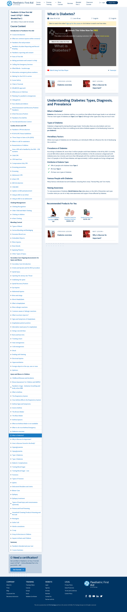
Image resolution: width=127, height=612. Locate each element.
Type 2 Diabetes (17, 459)
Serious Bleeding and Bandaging (22, 230)
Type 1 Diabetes (17, 455)
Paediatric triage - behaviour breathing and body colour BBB (26, 387)
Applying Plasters (17, 250)
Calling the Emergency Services (22, 64)
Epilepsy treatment (18, 498)
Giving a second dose (19, 331)
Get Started (17, 570)
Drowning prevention (19, 167)
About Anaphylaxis (18, 299)
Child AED (15, 187)
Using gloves (16, 100)
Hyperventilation (17, 362)
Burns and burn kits (18, 335)
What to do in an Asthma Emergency (24, 427)
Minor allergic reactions (19, 307)
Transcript (113, 70)
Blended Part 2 (78, 3)
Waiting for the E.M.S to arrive (22, 76)
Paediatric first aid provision (21, 42)
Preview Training (48, 3)
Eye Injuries (16, 287)
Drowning (15, 171)
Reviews (47, 593)
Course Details (38, 3)
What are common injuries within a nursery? (26, 38)
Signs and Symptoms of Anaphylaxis (23, 319)
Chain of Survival (17, 84)
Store (27, 593)
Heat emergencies (18, 343)
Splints (14, 483)
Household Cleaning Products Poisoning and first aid (26, 514)
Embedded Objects (18, 238)
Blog (7, 590)
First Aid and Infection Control (22, 122)
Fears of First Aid (17, 56)
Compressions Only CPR (20, 163)
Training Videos (30, 585)
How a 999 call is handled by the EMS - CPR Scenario (26, 150)
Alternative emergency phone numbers (25, 72)
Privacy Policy (69, 585)
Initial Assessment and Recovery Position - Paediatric (25, 109)
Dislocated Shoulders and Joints (22, 486)
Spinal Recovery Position (20, 283)
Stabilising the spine (18, 280)
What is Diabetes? (18, 435)
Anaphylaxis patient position (21, 323)
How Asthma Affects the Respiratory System (26, 400)
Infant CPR (15, 179)
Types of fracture (18, 479)
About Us (8, 585)
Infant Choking (17, 218)
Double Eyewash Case (87, 217)
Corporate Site (10, 593)
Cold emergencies (18, 346)
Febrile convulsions (18, 526)
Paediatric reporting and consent (22, 52)
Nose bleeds (16, 246)
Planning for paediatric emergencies (24, 96)
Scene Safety (16, 80)
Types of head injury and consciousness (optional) (24, 503)
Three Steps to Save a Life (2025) (23, 137)
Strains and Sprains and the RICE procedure (26, 268)
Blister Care (16, 490)
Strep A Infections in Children (21, 534)
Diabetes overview (18, 431)
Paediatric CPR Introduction (21, 129)
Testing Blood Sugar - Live (20, 471)
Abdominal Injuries (18, 291)
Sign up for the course (73, 23)
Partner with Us (49, 599)
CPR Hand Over (17, 159)
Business (70, 3)
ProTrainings (52, 605)
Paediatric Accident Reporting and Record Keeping (25, 48)
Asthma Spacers (17, 420)
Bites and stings (17, 295)
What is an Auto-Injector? (20, 315)
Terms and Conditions (71, 590)
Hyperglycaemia (17, 447)
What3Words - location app (21, 68)
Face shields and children (20, 104)
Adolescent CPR (17, 175)
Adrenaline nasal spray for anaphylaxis (24, 327)
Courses (28, 588)
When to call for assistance (21, 141)
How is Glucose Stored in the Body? (23, 443)
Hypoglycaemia (17, 451)
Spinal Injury (16, 272)
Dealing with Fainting (19, 354)
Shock (14, 350)
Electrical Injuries (17, 358)
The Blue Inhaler (17, 416)
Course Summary (17, 550)
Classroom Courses (89, 3)
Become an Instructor (12, 596)
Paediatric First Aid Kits (19, 118)
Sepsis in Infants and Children (21, 538)
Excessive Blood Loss (19, 234)
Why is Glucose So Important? (21, 439)
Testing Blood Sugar (18, 467)
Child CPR (15, 155)
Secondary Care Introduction (21, 264)
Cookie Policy (68, 593)
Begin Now (112, 2)
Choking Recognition (19, 206)
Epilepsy (15, 494)
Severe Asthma (17, 408)
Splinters (15, 370)
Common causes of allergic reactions (24, 311)
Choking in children (18, 214)
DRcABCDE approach (19, 88)
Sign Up (47, 588)
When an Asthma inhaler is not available (25, 423)
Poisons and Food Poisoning (21, 508)
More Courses (60, 3)
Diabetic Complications (19, 463)
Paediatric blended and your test (22, 546)
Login (46, 585)
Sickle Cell (15, 522)
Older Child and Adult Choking (22, 210)
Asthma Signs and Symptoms (21, 404)
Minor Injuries (16, 242)
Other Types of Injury (19, 254)
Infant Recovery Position (20, 114)
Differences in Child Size (20, 92)
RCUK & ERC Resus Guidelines (21, 133)
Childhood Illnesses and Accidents (23, 378)
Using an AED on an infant (20, 195)
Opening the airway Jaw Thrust (22, 276)
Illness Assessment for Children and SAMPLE (26, 382)
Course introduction (18, 35)
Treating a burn (17, 339)
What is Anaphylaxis (18, 303)
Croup (14, 530)
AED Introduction (17, 183)
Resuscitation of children (20, 145)
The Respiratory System (20, 396)
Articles (47, 590)
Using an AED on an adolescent (22, 199)
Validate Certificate (31, 596)
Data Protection (69, 588)
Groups (28, 590)
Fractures (15, 475)
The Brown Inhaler (18, 412)
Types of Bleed (17, 226)
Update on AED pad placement (22, 191)
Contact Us (48, 596)
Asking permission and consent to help (24, 60)
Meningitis (15, 518)
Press (8, 588)
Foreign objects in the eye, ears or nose (25, 366)
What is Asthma (17, 392)
